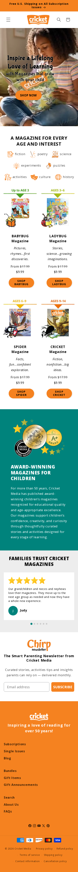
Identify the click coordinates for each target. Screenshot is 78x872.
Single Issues (14, 751)
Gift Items (12, 778)
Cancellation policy (55, 861)
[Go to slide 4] (40, 624)
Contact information (27, 861)
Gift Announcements (21, 785)
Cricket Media (23, 848)
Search (9, 797)
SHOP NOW (28, 95)
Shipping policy (53, 855)
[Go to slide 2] (34, 624)
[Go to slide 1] (31, 624)
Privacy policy (44, 848)
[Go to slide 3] (37, 624)
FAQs (8, 811)
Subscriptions (15, 744)
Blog (7, 758)
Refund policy (65, 848)
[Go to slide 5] (43, 624)
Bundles (10, 771)
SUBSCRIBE (62, 687)
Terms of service (30, 855)
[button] (8, 19)
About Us (11, 804)
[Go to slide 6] (46, 624)
